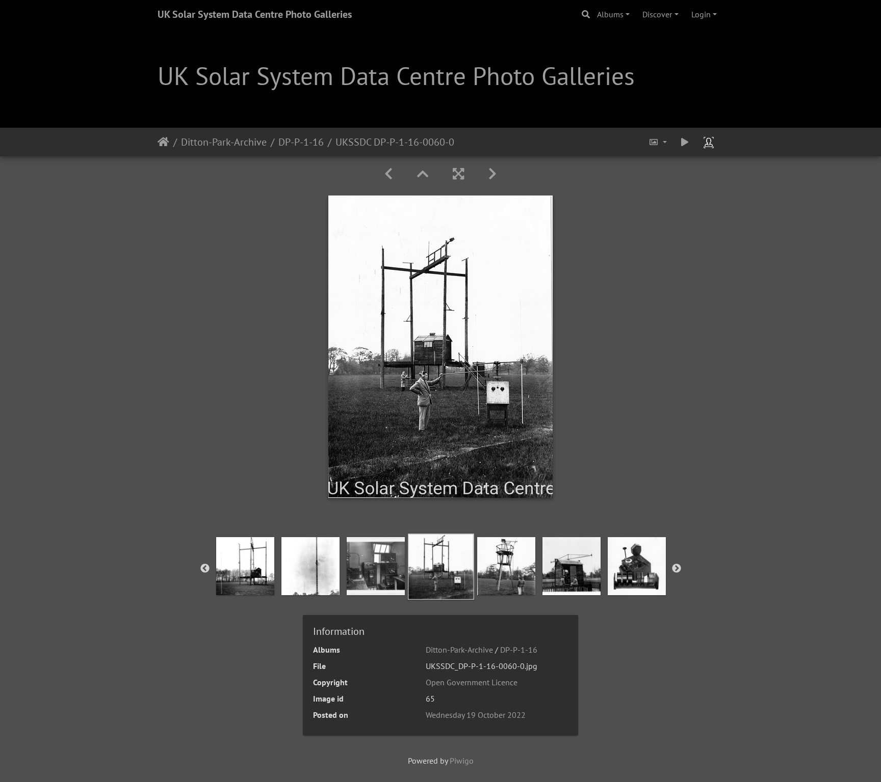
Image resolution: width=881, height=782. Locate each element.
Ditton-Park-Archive (224, 142)
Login (701, 14)
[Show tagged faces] (709, 142)
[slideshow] (684, 142)
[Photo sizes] (657, 142)
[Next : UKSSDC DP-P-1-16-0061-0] (492, 173)
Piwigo (462, 761)
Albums (610, 14)
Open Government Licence (471, 682)
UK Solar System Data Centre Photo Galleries (255, 14)
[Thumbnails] (422, 173)
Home (163, 142)
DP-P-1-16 (301, 142)
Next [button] (676, 569)
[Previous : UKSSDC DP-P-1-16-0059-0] (388, 173)
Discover (657, 14)
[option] (245, 566)
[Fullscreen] (458, 173)
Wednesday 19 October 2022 (476, 715)
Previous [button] (205, 569)
